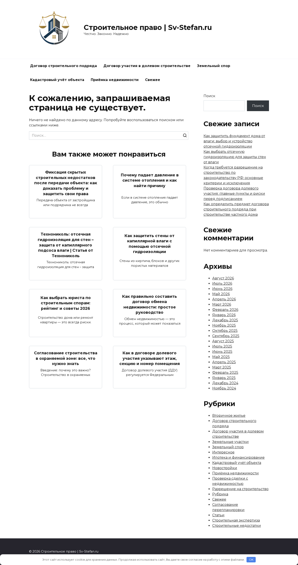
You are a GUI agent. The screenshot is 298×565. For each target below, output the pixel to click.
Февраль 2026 (225, 310)
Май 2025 (221, 357)
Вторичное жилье (228, 415)
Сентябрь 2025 (225, 336)
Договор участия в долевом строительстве (146, 66)
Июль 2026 (222, 283)
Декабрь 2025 (225, 320)
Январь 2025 (224, 378)
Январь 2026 (224, 315)
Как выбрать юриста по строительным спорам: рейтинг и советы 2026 (66, 302)
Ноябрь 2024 (224, 388)
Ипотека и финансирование (238, 457)
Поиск (209, 96)
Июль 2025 (222, 346)
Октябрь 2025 (225, 331)
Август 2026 (223, 278)
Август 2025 (223, 341)
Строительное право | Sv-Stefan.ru (148, 27)
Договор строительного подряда (63, 66)
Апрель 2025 (224, 362)
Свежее (152, 80)
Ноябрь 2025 (224, 325)
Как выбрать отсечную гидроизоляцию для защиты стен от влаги (235, 157)
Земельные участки (230, 442)
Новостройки (224, 468)
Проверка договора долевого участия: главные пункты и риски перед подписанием (234, 193)
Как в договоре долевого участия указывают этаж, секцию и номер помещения (149, 358)
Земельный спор (213, 66)
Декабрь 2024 (225, 383)
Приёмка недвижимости (115, 80)
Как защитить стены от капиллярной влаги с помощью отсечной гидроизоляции (150, 243)
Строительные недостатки (236, 526)
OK (251, 559)
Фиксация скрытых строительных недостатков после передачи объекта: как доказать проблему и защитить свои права (65, 183)
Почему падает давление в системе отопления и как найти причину (150, 180)
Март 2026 (221, 304)
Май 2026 (221, 294)
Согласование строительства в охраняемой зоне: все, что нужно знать (65, 358)
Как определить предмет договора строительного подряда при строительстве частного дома (236, 209)
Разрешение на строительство (240, 489)
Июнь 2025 (222, 352)
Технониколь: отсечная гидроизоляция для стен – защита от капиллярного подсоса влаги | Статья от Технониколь (66, 245)
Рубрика (220, 494)
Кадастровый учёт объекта (57, 80)
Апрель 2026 (224, 299)
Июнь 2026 (222, 289)
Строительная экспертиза (236, 520)
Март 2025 (221, 367)
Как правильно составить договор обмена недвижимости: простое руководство (149, 304)
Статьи (218, 515)
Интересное (223, 452)
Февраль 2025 (225, 372)
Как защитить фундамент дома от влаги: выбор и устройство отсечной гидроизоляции (234, 141)
